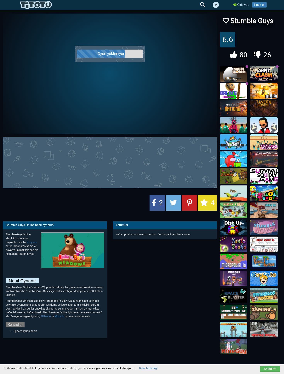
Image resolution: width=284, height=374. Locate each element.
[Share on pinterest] (189, 203)
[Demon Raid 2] (233, 210)
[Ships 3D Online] (264, 210)
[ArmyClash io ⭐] (264, 74)
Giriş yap (242, 5)
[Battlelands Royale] (233, 278)
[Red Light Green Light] (233, 125)
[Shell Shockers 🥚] (233, 74)
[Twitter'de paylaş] (173, 203)
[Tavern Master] (264, 108)
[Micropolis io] (233, 261)
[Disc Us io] (233, 227)
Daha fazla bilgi (148, 368)
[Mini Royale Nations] (233, 108)
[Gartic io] (264, 278)
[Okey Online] (233, 312)
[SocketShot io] (264, 159)
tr (216, 4)
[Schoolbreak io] (233, 142)
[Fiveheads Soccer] (264, 295)
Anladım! (270, 369)
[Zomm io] (233, 176)
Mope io (59, 316)
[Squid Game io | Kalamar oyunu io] (264, 142)
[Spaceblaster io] (233, 295)
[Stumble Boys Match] (264, 227)
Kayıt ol (259, 5)
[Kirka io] (264, 91)
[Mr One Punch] (264, 125)
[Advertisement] (110, 162)
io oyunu (32, 242)
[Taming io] (264, 312)
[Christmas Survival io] (264, 329)
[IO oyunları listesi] (36, 5)
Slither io (46, 316)
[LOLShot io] (264, 193)
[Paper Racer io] (264, 244)
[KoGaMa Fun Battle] (233, 193)
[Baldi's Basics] (233, 91)
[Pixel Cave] (264, 261)
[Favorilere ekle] (225, 22)
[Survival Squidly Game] (264, 176)
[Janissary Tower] (233, 329)
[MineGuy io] (233, 346)
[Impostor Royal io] (233, 159)
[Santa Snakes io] (233, 244)
